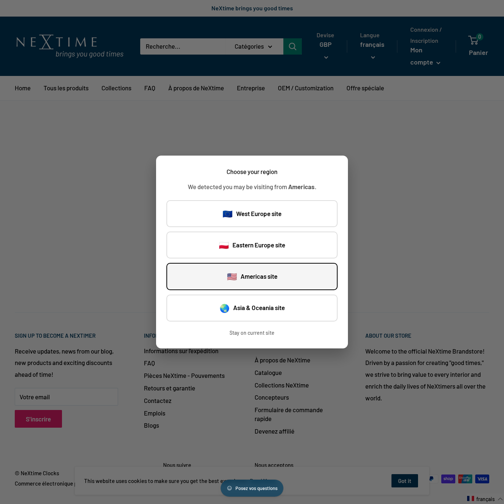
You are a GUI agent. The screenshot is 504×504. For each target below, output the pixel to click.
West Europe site (252, 213)
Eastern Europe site (252, 245)
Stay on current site (252, 333)
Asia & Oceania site (252, 308)
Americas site (252, 276)
